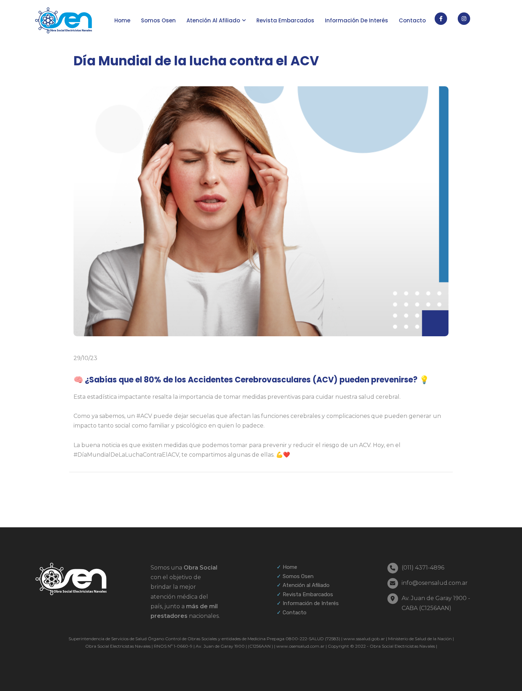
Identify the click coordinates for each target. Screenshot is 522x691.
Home (122, 20)
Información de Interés (311, 603)
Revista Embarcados (285, 20)
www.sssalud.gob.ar (363, 638)
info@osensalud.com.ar (435, 583)
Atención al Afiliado (306, 585)
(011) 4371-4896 (423, 567)
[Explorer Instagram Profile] (464, 18)
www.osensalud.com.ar (300, 646)
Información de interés (356, 20)
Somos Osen (158, 20)
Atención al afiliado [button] (213, 20)
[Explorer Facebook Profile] (441, 18)
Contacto (412, 20)
